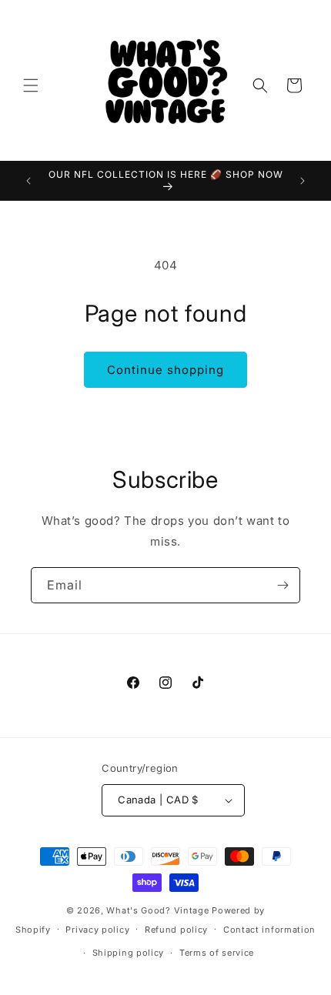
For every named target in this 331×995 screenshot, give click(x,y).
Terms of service (216, 952)
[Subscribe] (282, 585)
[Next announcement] (302, 181)
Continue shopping (165, 369)
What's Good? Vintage (157, 910)
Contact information (269, 929)
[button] (31, 85)
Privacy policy (97, 929)
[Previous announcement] (28, 181)
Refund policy (176, 929)
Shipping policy (128, 952)
